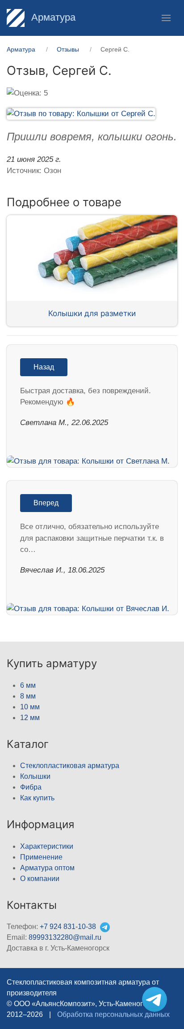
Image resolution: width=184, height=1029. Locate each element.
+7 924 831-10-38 (68, 926)
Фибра (31, 787)
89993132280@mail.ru (65, 937)
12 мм (30, 717)
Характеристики (46, 846)
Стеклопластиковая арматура (69, 765)
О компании (39, 878)
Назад (43, 367)
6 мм (28, 685)
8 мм (28, 696)
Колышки (35, 776)
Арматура (52, 17)
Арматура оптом (47, 868)
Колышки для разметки (92, 313)
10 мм (30, 707)
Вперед (46, 503)
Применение (41, 857)
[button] (166, 18)
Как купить (37, 798)
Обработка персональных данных (113, 1014)
